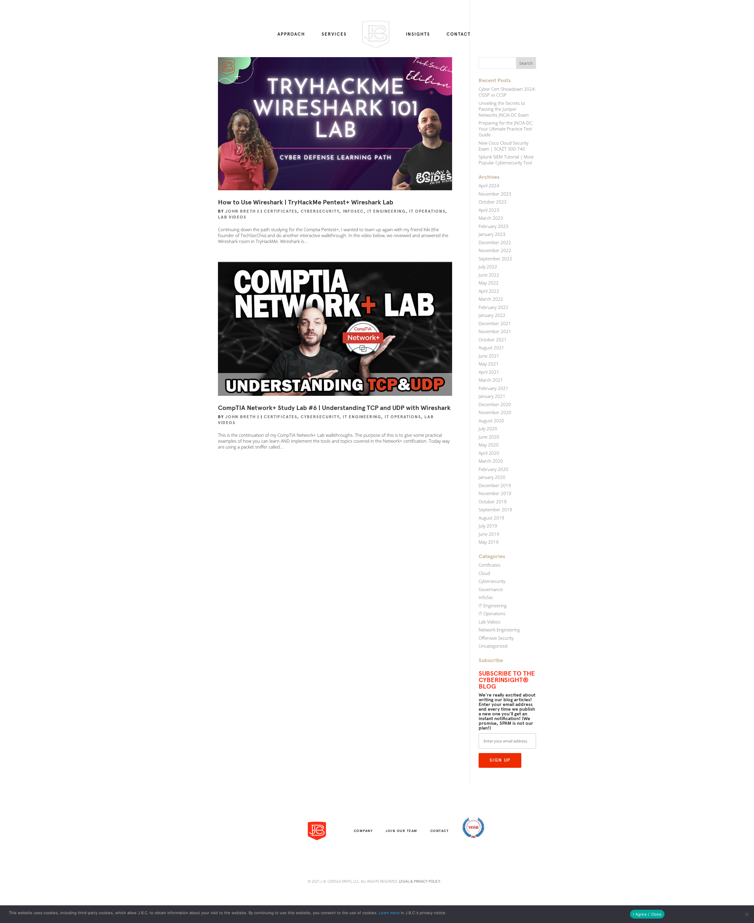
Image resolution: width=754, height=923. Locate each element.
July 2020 (488, 428)
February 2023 (493, 226)
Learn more (389, 912)
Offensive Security (496, 638)
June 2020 (489, 437)
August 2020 (491, 421)
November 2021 (495, 331)
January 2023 (492, 234)
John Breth (240, 211)
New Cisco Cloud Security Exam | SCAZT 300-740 (503, 146)
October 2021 (493, 340)
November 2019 (495, 493)
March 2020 (491, 461)
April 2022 (489, 291)
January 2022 (492, 315)
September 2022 (495, 259)
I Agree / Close (647, 914)
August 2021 (491, 347)
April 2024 (489, 185)
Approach (291, 34)
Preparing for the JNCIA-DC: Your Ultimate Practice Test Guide (506, 129)
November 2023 (495, 194)
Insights (418, 34)
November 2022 (495, 250)
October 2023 (493, 202)
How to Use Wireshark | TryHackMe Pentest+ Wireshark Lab (305, 202)
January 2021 (492, 396)
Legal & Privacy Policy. (420, 881)
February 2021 (493, 388)
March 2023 (491, 218)
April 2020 (489, 453)
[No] (747, 914)
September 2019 (495, 509)
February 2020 (493, 469)
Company (363, 831)
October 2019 (493, 501)
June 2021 (489, 356)
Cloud (484, 573)
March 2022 (491, 299)
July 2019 (488, 526)
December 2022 (495, 242)
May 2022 (489, 283)
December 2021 (495, 323)
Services (334, 34)
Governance (491, 589)
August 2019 (491, 518)
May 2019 (489, 542)
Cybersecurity (320, 211)
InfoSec (353, 211)
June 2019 (489, 534)
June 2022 (489, 275)
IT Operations (427, 211)
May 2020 (489, 445)
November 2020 (495, 412)
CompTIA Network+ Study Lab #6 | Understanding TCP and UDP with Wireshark (334, 408)
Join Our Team (401, 831)
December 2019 (495, 485)
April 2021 (489, 372)
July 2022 (488, 266)
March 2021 (491, 380)
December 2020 (495, 404)
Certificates (280, 211)
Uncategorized (493, 646)
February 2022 (493, 307)
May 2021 (489, 364)
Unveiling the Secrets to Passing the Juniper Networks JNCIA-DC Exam (504, 109)
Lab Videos (232, 217)
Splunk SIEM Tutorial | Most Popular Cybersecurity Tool (506, 160)
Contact (459, 34)
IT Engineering (386, 211)
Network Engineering (499, 630)
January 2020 (492, 477)
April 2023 (489, 210)
